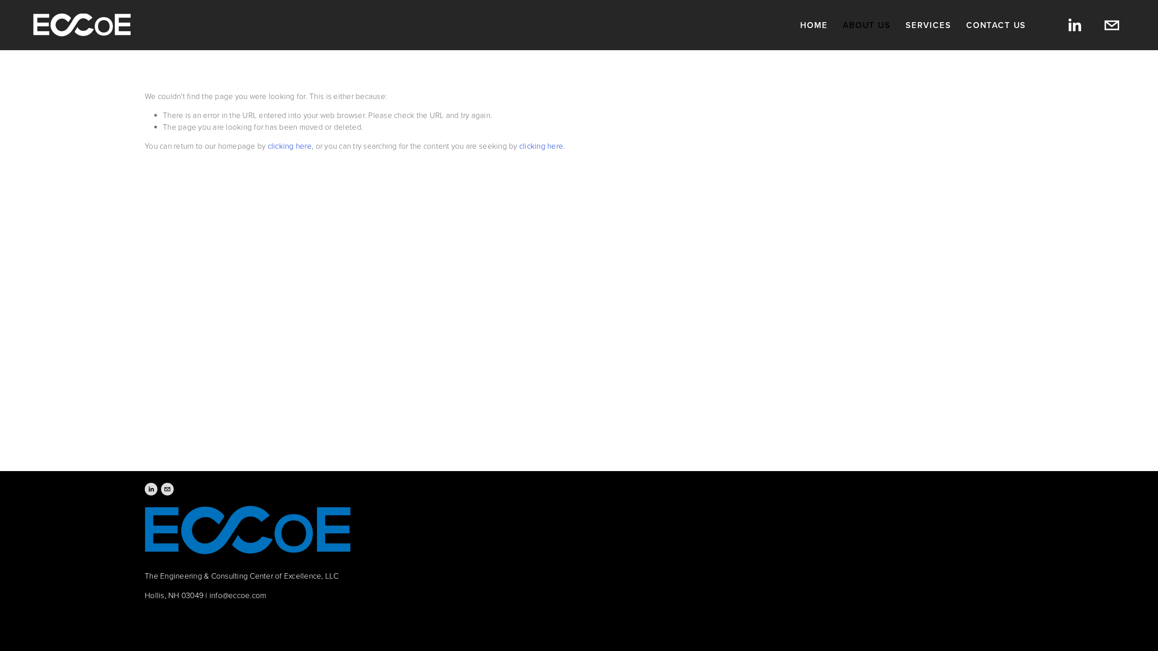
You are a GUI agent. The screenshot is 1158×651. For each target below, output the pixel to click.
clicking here (290, 146)
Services (928, 25)
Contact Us (996, 25)
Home (813, 25)
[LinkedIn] (1074, 25)
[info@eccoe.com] (1111, 25)
